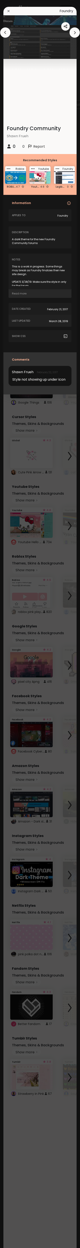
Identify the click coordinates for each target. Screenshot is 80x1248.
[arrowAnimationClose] (5, 32)
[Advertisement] (17, 624)
